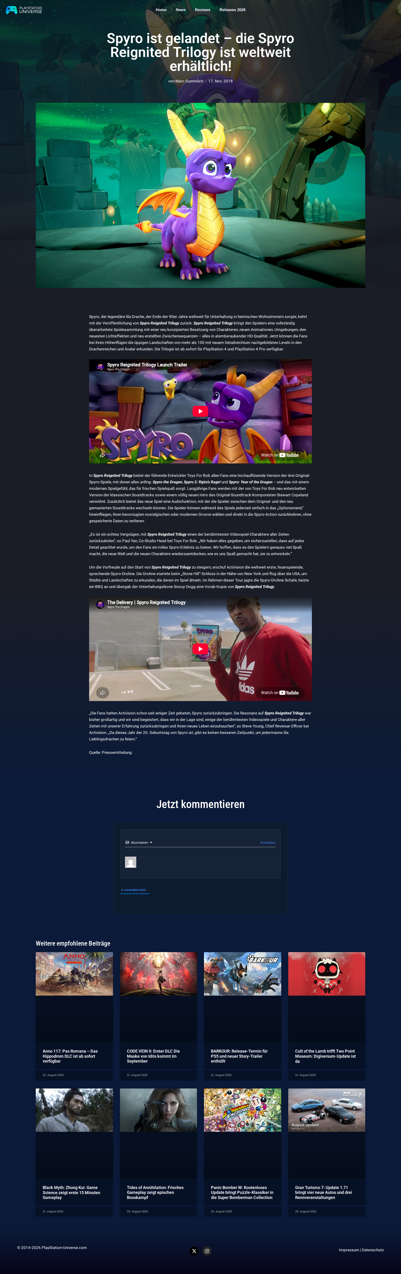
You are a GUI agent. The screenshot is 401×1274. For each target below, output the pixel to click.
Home (161, 10)
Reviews (202, 10)
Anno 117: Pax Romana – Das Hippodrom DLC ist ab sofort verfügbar (70, 1056)
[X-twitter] (194, 1251)
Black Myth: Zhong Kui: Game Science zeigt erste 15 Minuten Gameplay (71, 1192)
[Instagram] (207, 1251)
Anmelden (267, 842)
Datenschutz (373, 1250)
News (181, 10)
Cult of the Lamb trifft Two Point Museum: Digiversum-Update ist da (325, 1056)
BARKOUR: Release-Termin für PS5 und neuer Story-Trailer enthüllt (239, 1056)
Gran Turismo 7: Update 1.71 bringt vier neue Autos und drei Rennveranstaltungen (323, 1192)
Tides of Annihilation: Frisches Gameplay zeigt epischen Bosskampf (155, 1192)
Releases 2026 (233, 10)
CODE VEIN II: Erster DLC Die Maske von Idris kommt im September (153, 1056)
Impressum (349, 1250)
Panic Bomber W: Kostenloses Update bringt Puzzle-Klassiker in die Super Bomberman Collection (242, 1192)
